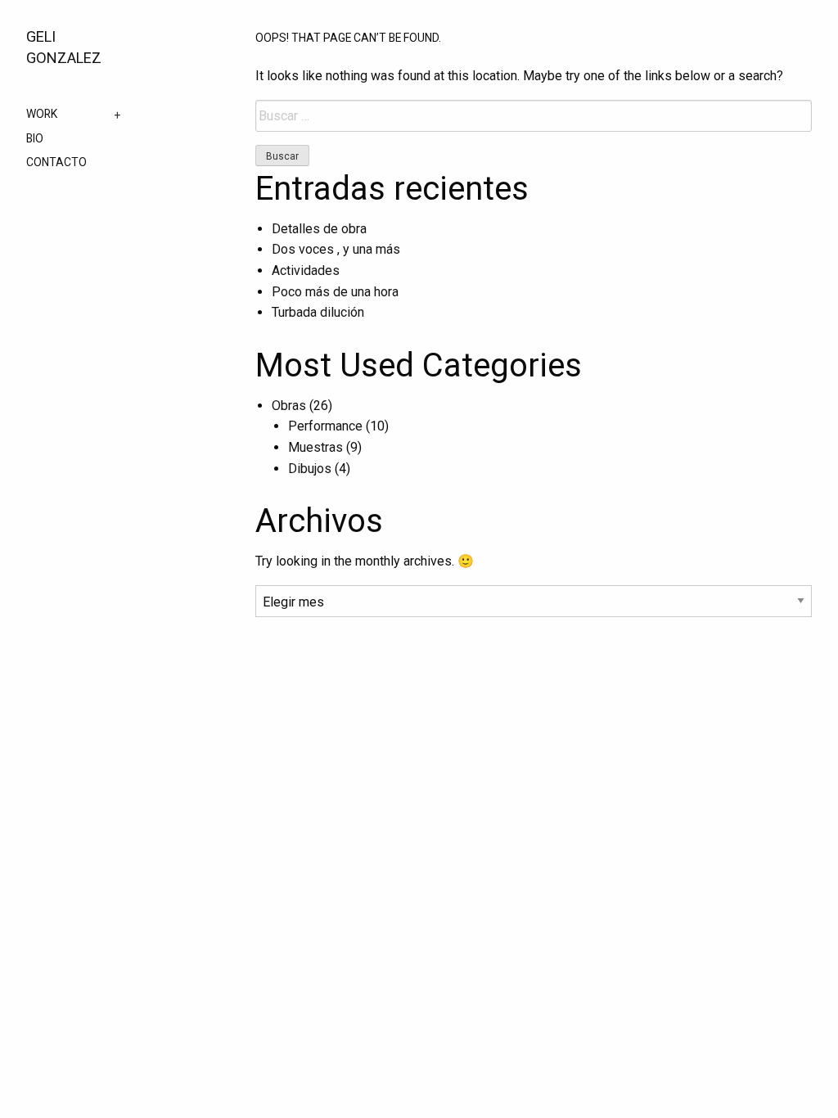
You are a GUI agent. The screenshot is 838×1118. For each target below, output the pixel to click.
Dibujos (309, 468)
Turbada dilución (318, 312)
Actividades (306, 270)
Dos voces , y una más (336, 249)
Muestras (315, 447)
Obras (289, 405)
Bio (34, 139)
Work (41, 114)
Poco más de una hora (335, 292)
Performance (325, 426)
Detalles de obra (319, 229)
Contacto (56, 163)
